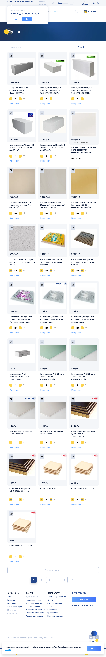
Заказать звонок (84, 600)
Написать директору (82, 605)
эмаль (56, 11)
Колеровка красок (33, 600)
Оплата (50, 600)
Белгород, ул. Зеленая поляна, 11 (20, 3)
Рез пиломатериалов (35, 613)
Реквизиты (12, 613)
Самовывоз (52, 609)
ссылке (8, 650)
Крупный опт (52, 613)
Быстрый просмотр (11, 55)
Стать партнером (14, 607)
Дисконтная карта (33, 597)
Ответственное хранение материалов (35, 608)
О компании (63, 3)
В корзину (14, 103)
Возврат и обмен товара (54, 604)
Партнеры (11, 603)
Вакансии (11, 600)
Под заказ (76, 158)
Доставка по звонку (34, 603)
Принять (94, 648)
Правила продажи (55, 616)
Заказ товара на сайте (56, 597)
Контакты (11, 610)
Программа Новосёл (34, 616)
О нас (9, 597)
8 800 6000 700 (79, 593)
